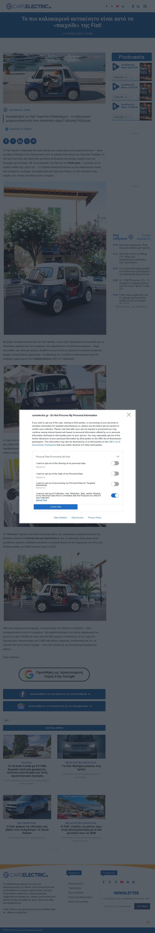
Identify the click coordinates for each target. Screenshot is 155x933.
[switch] (115, 463)
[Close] (130, 415)
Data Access (77, 517)
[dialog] (77, 466)
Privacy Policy (94, 517)
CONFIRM (55, 507)
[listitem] (77, 456)
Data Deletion (60, 517)
